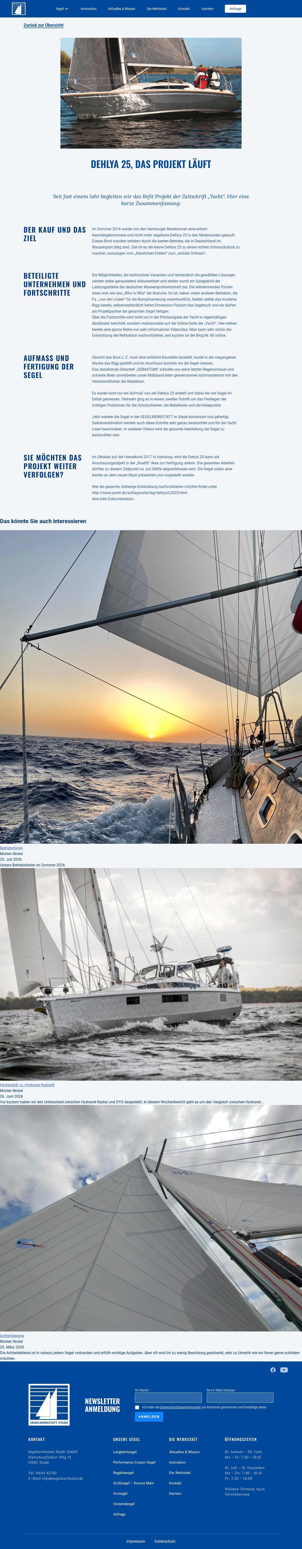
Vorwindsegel (124, 1504)
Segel (60, 9)
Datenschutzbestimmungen (180, 1407)
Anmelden (149, 1417)
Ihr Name (143, 1390)
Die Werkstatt (157, 9)
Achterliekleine (12, 1336)
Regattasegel (123, 1473)
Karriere (207, 9)
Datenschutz (165, 1541)
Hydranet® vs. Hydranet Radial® (27, 1085)
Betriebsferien (11, 848)
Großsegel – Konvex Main (133, 1483)
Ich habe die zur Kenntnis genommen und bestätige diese (204, 1407)
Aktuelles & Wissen (121, 9)
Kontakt (184, 9)
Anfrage (235, 9)
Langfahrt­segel (125, 1452)
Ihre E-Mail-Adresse (222, 1390)
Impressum (135, 1541)
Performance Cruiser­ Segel (134, 1462)
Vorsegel (120, 1493)
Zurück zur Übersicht (43, 25)
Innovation (88, 9)
